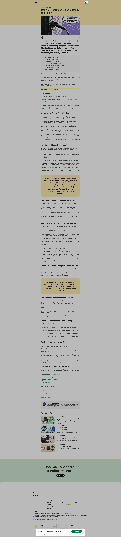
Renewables (61, 2)
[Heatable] (36, 2)
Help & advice (68, 2)
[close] (83, 530)
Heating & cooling (53, 2)
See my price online (76, 531)
